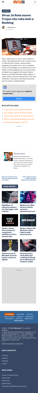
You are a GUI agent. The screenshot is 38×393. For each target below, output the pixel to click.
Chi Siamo (5, 355)
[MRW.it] (19, 2)
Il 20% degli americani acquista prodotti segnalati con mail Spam (28, 178)
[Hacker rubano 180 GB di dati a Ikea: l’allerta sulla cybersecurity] (28, 220)
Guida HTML (20, 314)
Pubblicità (5, 361)
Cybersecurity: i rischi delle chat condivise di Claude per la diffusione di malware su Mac (27, 257)
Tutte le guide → (19, 320)
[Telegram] (16, 33)
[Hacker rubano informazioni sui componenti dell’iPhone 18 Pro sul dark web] (10, 220)
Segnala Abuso (6, 383)
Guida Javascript (9, 316)
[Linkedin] (8, 33)
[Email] (21, 33)
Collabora (5, 358)
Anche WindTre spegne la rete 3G (15, 122)
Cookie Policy (6, 381)
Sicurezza (6, 11)
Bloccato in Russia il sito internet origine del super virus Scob (10, 178)
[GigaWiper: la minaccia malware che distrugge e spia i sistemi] (10, 197)
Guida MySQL (29, 316)
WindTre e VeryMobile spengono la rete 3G (19, 119)
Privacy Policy (6, 378)
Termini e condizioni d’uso (10, 375)
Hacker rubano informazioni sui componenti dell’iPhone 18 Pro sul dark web (9, 232)
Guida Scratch (28, 318)
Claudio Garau (11, 27)
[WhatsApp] (12, 33)
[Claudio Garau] (4, 27)
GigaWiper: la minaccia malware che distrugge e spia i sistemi (10, 208)
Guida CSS (29, 314)
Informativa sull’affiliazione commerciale (14, 386)
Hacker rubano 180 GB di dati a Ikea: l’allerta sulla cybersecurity (27, 231)
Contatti (4, 364)
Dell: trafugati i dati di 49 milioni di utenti (18, 113)
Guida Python (9, 318)
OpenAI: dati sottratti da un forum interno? (18, 116)
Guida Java (18, 318)
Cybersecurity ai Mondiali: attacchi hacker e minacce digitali (9, 256)
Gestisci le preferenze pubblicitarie (12, 344)
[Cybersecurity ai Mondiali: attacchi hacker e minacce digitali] (10, 245)
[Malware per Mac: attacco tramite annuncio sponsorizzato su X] (28, 197)
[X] (4, 33)
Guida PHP (20, 316)
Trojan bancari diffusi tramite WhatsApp (18, 110)
